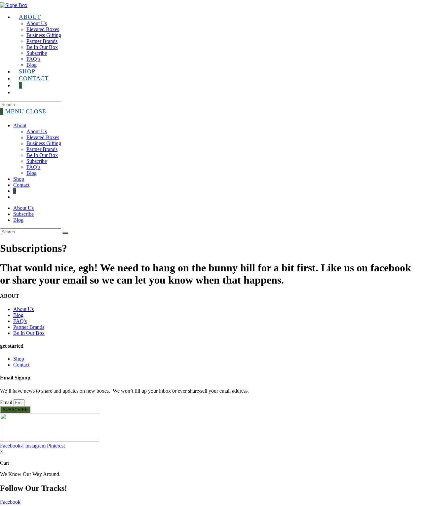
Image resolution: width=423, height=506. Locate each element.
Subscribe (36, 161)
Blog (31, 173)
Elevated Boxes (42, 137)
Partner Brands (42, 149)
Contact (21, 185)
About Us (36, 131)
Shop (18, 179)
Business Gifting (43, 143)
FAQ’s (33, 167)
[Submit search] (65, 233)
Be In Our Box (42, 155)
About (19, 125)
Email (7, 402)
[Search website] (18, 92)
